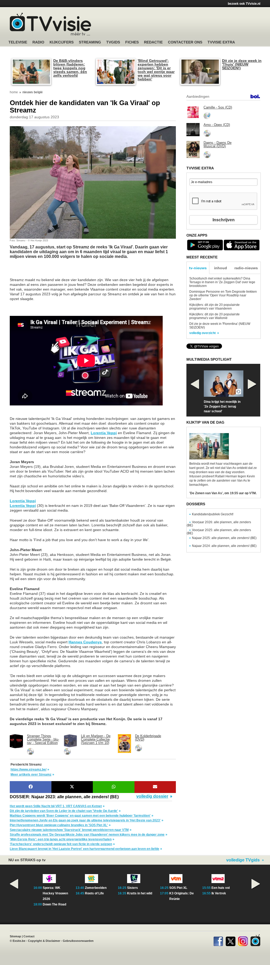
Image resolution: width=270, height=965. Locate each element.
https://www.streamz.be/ (28, 769)
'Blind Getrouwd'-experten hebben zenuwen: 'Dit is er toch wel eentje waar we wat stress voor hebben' (156, 70)
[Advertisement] (52, 270)
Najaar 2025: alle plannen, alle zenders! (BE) (224, 538)
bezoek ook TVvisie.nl (244, 4)
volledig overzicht (202, 333)
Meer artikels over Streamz (31, 774)
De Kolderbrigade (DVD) (148, 737)
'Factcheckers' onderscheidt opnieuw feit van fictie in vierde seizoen (61, 844)
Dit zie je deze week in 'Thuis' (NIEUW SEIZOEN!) (242, 64)
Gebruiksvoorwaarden (78, 940)
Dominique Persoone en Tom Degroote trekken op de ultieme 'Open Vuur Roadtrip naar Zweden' (223, 295)
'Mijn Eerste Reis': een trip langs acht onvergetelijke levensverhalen (61, 839)
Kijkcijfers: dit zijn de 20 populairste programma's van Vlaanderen (214, 306)
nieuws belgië (32, 92)
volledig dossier (152, 796)
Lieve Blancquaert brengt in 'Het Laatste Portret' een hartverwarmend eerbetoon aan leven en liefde (84, 849)
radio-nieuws (246, 268)
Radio (38, 42)
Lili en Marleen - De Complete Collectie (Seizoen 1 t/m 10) (95, 739)
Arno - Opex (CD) (217, 125)
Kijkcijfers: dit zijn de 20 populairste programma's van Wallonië (214, 316)
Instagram (243, 940)
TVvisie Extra (221, 42)
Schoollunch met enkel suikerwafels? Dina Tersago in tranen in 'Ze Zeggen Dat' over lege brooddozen (222, 282)
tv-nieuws (198, 268)
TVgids (113, 42)
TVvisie (255, 940)
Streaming (90, 42)
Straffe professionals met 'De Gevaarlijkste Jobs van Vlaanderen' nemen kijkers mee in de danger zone (87, 834)
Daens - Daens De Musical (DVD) (218, 144)
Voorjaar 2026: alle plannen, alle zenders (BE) (219, 523)
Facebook (218, 940)
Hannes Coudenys (85, 642)
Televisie (17, 42)
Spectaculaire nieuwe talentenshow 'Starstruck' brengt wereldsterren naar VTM (69, 830)
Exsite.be (19, 940)
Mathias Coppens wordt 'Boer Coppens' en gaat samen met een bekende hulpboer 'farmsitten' (80, 815)
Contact (29, 936)
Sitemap (15, 936)
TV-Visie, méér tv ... (50, 24)
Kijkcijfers (62, 42)
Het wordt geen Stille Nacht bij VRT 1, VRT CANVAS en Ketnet (56, 806)
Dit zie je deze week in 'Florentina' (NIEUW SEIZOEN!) (219, 325)
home (14, 92)
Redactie (153, 42)
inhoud (220, 268)
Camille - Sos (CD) (218, 107)
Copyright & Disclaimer (44, 940)
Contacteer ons (185, 42)
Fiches (132, 42)
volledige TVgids (243, 860)
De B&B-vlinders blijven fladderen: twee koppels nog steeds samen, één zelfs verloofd (70, 68)
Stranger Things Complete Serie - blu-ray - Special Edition (43, 739)
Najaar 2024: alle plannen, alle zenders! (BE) (224, 546)
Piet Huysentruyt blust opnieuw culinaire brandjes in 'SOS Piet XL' (59, 825)
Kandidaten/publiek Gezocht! (212, 514)
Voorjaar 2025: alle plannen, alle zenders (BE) (219, 531)
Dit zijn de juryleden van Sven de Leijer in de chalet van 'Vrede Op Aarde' (64, 811)
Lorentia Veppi (104, 433)
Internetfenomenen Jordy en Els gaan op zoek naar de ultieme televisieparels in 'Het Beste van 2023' (85, 820)
